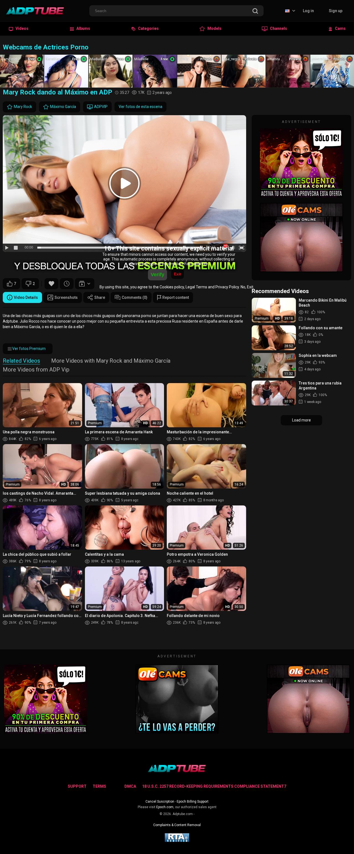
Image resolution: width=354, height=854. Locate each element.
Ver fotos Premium (29, 348)
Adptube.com (183, 814)
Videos (21, 28)
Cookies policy (172, 287)
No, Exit (247, 287)
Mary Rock (23, 106)
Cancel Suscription (159, 801)
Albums (83, 28)
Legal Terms (196, 287)
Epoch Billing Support (193, 801)
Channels (278, 28)
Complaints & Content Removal (177, 825)
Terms (99, 786)
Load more (301, 420)
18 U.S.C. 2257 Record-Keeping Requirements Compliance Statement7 (214, 786)
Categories (148, 28)
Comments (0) (134, 297)
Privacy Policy (227, 287)
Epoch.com (164, 807)
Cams (340, 28)
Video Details (26, 297)
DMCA (130, 786)
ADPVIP (101, 106)
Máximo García (63, 106)
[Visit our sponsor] (301, 195)
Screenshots (66, 297)
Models (214, 28)
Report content (175, 297)
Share (99, 297)
